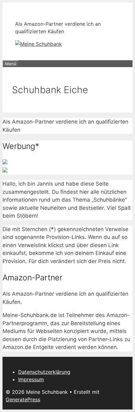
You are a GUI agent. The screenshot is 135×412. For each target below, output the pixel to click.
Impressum (31, 379)
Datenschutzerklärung (44, 372)
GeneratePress (23, 399)
